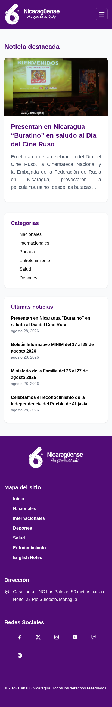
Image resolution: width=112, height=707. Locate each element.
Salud (25, 269)
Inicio (18, 498)
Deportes (28, 278)
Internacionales (34, 243)
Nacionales (31, 234)
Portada (27, 251)
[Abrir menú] (102, 14)
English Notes (27, 557)
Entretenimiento (35, 260)
